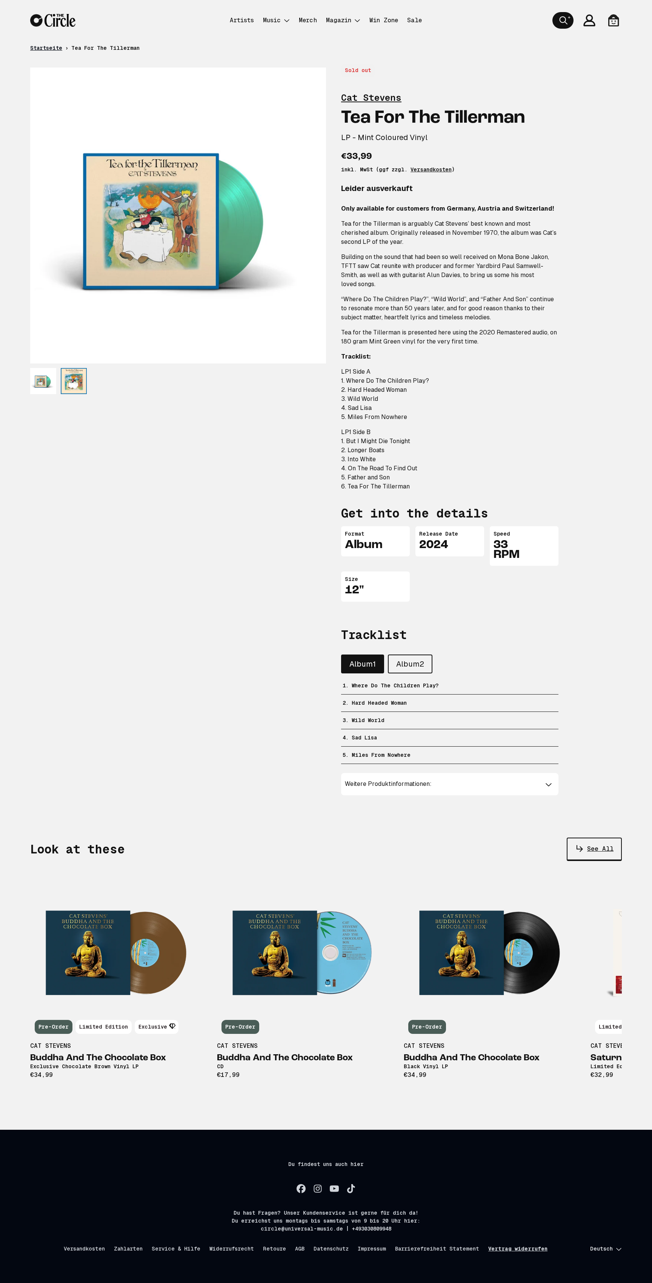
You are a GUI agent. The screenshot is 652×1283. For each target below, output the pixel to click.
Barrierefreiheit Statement (437, 1249)
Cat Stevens (371, 97)
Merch (308, 20)
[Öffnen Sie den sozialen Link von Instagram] (317, 1188)
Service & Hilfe (176, 1249)
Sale (414, 20)
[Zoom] (178, 215)
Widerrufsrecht (231, 1249)
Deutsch (601, 1249)
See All (600, 848)
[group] (43, 381)
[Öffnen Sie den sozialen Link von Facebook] (301, 1188)
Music (272, 20)
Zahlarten (128, 1249)
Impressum (372, 1249)
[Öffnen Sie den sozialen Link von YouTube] (334, 1188)
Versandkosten (431, 169)
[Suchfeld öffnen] (563, 20)
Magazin (338, 20)
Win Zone (383, 20)
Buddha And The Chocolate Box (98, 1058)
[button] (450, 784)
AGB (299, 1249)
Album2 (410, 664)
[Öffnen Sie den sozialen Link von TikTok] (351, 1188)
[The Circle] (52, 20)
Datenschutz (331, 1249)
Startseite (46, 48)
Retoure (274, 1249)
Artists (242, 20)
